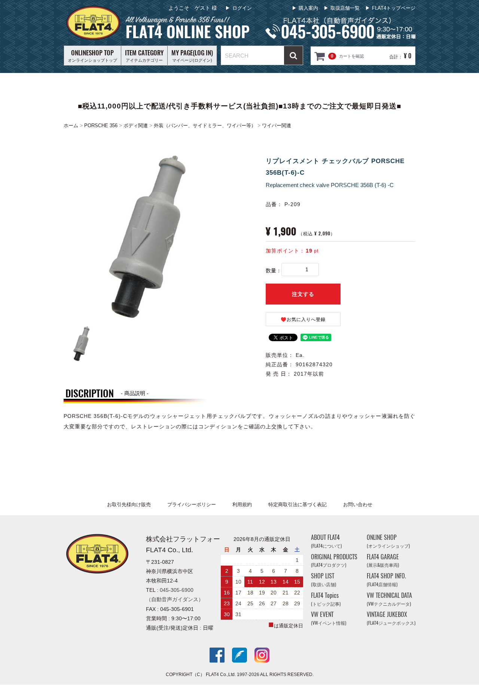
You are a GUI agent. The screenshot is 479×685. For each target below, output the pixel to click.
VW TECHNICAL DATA (389, 599)
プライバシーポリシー (191, 504)
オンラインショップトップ (92, 55)
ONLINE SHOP (388, 541)
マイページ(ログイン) (192, 55)
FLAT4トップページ (393, 8)
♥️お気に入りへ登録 (303, 319)
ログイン (242, 8)
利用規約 (242, 504)
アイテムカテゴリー (144, 55)
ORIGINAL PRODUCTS (334, 560)
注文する (303, 294)
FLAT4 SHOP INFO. (386, 580)
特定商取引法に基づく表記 (297, 504)
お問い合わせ (357, 504)
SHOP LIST (323, 580)
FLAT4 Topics (326, 599)
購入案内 (308, 8)
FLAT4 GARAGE (383, 560)
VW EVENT (328, 618)
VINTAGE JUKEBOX (391, 618)
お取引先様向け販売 (129, 504)
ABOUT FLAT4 (326, 541)
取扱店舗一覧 (345, 8)
